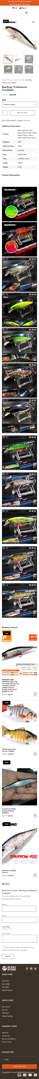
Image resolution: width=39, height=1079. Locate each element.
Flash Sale (5, 981)
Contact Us (6, 1036)
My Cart (4, 1010)
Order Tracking (7, 1016)
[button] (33, 22)
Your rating (5, 927)
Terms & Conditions (8, 1039)
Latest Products (7, 990)
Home (4, 80)
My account (6, 1007)
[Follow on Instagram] (31, 968)
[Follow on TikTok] (35, 968)
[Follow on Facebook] (27, 968)
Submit (8, 956)
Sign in (24, 8)
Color (4, 100)
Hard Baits (21, 80)
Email (4, 915)
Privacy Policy (7, 1042)
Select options (35, 694)
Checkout (5, 1013)
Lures (15, 80)
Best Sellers (6, 984)
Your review (6, 933)
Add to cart (22, 113)
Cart (15, 8)
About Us (5, 1032)
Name (5, 904)
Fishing (9, 80)
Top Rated (5, 987)
